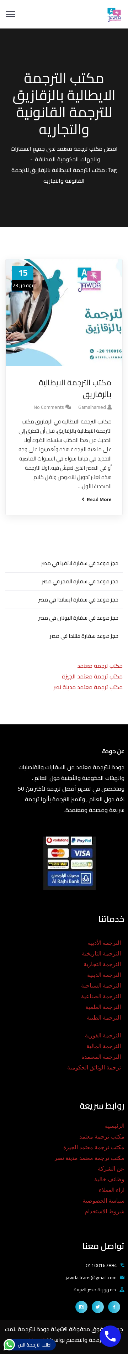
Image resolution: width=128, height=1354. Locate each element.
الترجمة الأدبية (104, 943)
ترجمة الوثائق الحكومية (94, 1067)
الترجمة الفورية (103, 1035)
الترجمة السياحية (101, 985)
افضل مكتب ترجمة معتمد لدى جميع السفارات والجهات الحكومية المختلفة (64, 154)
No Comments (49, 407)
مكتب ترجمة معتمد (100, 665)
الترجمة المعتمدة (101, 1057)
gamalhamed (92, 407)
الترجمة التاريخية (101, 953)
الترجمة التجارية (102, 964)
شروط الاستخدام (104, 1211)
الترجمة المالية (103, 1046)
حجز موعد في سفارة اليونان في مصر (78, 618)
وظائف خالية (109, 1179)
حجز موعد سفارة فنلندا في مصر (84, 636)
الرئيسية (114, 1126)
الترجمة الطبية (104, 1018)
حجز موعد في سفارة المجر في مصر (80, 581)
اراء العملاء (111, 1190)
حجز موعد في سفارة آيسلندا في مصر (78, 599)
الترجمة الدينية (104, 975)
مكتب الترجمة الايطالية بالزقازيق (75, 388)
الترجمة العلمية (103, 1007)
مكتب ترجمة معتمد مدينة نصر (88, 687)
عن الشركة (111, 1169)
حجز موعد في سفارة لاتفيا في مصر (79, 563)
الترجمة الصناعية (101, 996)
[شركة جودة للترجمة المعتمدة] (114, 13)
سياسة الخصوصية (103, 1201)
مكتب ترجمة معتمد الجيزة (92, 676)
